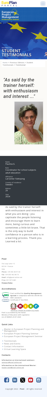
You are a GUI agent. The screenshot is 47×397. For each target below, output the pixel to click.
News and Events (12, 344)
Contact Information (14, 346)
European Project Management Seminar (23, 336)
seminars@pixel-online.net (12, 362)
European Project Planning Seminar (21, 334)
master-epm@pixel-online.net (13, 368)
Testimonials (10, 341)
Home (5, 62)
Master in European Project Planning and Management (24, 330)
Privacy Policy (7, 283)
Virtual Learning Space (15, 349)
